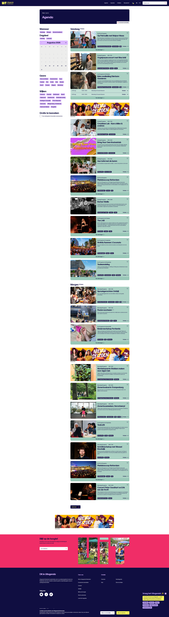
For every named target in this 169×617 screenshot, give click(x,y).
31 (41, 69)
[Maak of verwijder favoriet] (127, 33)
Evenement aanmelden (124, 22)
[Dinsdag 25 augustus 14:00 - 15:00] (100, 94)
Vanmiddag (145, 602)
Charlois (49, 94)
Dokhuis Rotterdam (103, 302)
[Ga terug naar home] (8, 3)
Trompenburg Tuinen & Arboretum (106, 379)
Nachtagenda (119, 579)
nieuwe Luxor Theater (103, 212)
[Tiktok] (51, 594)
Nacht (41, 85)
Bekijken (125, 46)
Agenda (106, 3)
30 (65, 66)
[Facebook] (46, 594)
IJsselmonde (51, 97)
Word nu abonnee (82, 595)
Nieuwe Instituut (102, 416)
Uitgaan (54, 85)
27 (53, 66)
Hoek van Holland (44, 107)
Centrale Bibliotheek (103, 153)
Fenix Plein (101, 171)
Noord (62, 94)
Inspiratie (113, 3)
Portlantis (101, 339)
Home (43, 13)
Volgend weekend (153, 605)
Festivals (103, 579)
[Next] (66, 43)
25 (45, 66)
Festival (42, 82)
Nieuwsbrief (126, 3)
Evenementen (53, 79)
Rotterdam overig (60, 97)
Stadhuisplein (102, 253)
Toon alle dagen (99, 49)
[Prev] (42, 43)
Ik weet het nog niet (147, 607)
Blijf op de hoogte (82, 592)
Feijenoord (43, 97)
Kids (57, 82)
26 (49, 66)
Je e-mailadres (44, 548)
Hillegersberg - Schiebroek (54, 103)
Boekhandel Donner (103, 498)
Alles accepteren (121, 613)
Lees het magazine (82, 598)
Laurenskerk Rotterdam (104, 68)
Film (47, 82)
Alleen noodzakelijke (106, 613)
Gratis (51, 82)
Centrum (42, 94)
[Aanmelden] (66, 548)
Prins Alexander (57, 100)
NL (136, 3)
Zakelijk (79, 588)
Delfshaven (56, 94)
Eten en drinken (44, 79)
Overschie (42, 103)
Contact (80, 585)
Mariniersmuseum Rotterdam (105, 46)
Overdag (42, 38)
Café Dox (101, 231)
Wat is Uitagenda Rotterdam (84, 579)
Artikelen (119, 3)
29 (61, 66)
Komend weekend (57, 32)
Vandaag (42, 32)
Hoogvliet (53, 107)
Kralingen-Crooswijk (45, 100)
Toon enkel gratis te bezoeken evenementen (52, 116)
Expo (60, 79)
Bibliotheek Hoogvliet (103, 134)
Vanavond (152, 602)
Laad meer (74, 507)
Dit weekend (145, 605)
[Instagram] (41, 594)
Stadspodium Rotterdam (104, 320)
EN (139, 3)
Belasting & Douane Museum (105, 87)
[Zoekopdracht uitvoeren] (165, 3)
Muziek (62, 82)
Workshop (60, 85)
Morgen (49, 32)
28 (57, 66)
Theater (47, 85)
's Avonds (49, 38)
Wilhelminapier (102, 190)
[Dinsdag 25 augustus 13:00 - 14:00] (100, 91)
